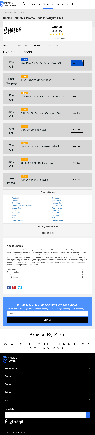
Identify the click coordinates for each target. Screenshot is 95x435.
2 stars (54, 34)
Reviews (35, 4)
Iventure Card (57, 203)
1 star (51, 34)
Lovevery (55, 210)
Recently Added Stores (47, 227)
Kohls (14, 215)
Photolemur (56, 201)
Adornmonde (57, 208)
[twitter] (20, 287)
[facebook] (9, 287)
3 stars (56, 34)
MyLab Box (16, 208)
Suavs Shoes (57, 213)
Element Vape (57, 220)
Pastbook (15, 198)
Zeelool (15, 201)
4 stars (59, 34)
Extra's (8, 392)
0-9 (6, 344)
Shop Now (57, 31)
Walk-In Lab (16, 218)
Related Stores (47, 233)
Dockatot (55, 198)
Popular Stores (47, 192)
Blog (73, 4)
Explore (8, 376)
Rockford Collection (19, 213)
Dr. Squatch (16, 210)
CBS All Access (57, 205)
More (7, 400)
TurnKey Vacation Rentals (22, 205)
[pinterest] (14, 287)
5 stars (62, 34)
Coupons (48, 4)
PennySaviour (11, 368)
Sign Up (47, 320)
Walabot (55, 218)
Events (8, 384)
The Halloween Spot (20, 220)
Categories (62, 4)
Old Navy (55, 215)
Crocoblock (16, 203)
